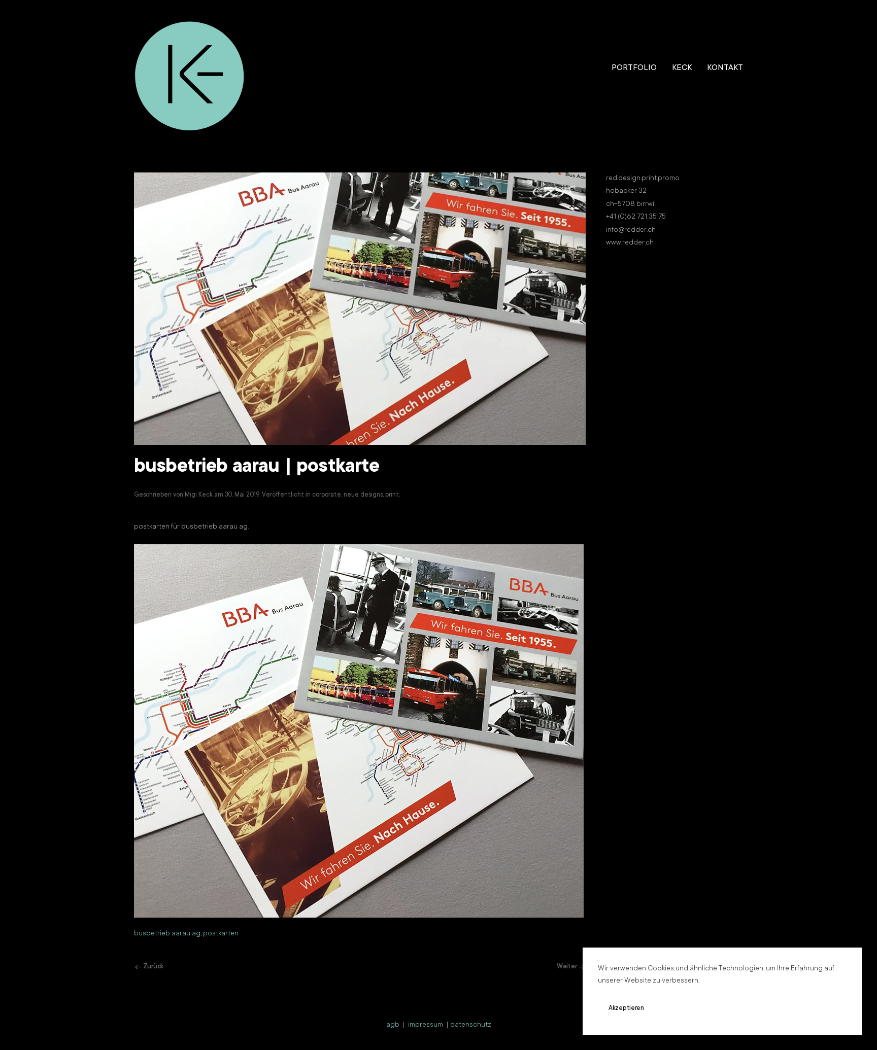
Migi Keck (199, 495)
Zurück (153, 966)
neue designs (363, 495)
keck (682, 68)
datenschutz (470, 1025)
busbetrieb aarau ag (167, 934)
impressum (425, 1025)
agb (392, 1025)
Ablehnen (686, 1008)
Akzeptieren (626, 1008)
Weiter (567, 966)
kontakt (725, 68)
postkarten (221, 934)
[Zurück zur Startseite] (190, 68)
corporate (326, 495)
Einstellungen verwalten (763, 1008)
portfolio (634, 68)
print (392, 495)
